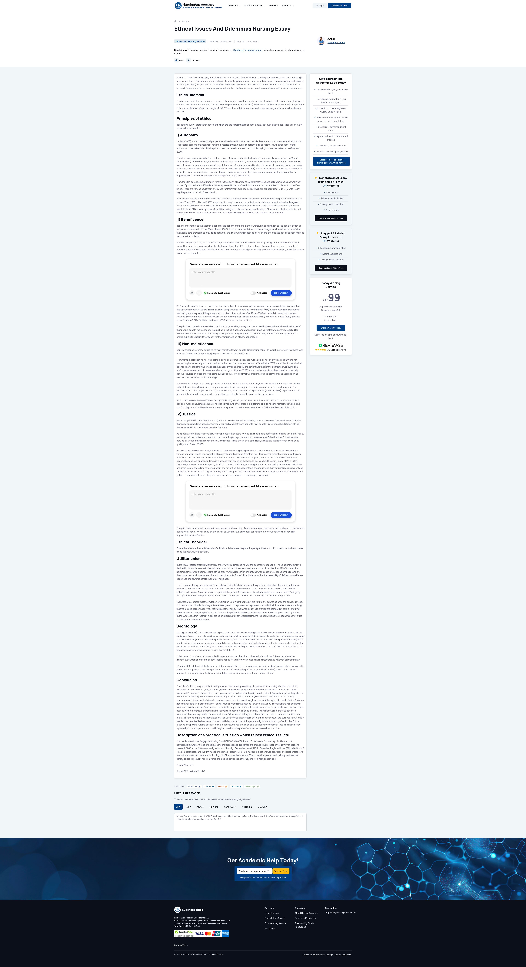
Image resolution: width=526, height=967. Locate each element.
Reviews (273, 5)
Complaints (346, 955)
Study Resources (253, 5)
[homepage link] (175, 21)
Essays (185, 21)
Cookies (338, 955)
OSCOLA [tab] (262, 806)
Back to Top (180, 945)
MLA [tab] (188, 806)
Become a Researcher (306, 918)
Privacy (306, 955)
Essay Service (272, 913)
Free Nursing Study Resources (304, 925)
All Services (270, 928)
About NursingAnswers (306, 913)
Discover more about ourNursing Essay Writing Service (331, 161)
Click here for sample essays (247, 50)
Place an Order (341, 5)
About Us (286, 5)
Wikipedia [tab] (246, 806)
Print (181, 60)
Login (321, 5)
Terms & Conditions (317, 955)
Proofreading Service (275, 923)
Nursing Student (336, 42)
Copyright (329, 955)
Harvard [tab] (214, 806)
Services (233, 5)
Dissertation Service (275, 918)
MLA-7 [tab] (200, 806)
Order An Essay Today (331, 327)
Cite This (195, 60)
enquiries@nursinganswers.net (340, 912)
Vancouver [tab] (229, 806)
